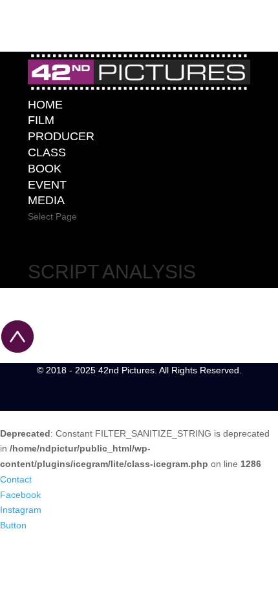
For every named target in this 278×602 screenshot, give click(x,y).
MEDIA (46, 200)
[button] (16, 479)
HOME (45, 104)
